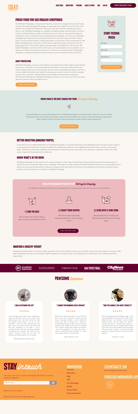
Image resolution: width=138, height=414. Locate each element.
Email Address (105, 57)
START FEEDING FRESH (26, 84)
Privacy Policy (72, 390)
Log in (105, 5)
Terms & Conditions (74, 393)
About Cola (71, 373)
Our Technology (72, 383)
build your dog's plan (123, 5)
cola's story (90, 5)
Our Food (59, 5)
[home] (31, 5)
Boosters (69, 5)
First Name (104, 43)
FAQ (98, 5)
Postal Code (104, 50)
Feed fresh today (69, 126)
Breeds (69, 386)
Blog (68, 376)
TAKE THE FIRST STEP (68, 231)
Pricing (79, 5)
